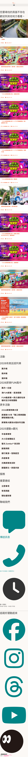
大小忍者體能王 (8, 439)
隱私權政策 (6, 495)
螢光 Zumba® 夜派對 (11, 443)
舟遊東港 (5, 458)
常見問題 (5, 491)
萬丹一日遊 (6, 388)
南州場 (4, 373)
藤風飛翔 (5, 448)
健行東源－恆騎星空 (10, 453)
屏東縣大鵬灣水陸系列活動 (13, 422)
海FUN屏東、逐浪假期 (11, 392)
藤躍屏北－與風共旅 (10, 468)
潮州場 (4, 378)
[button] (14, 5)
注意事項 (5, 486)
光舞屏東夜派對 (8, 463)
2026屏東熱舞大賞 (10, 410)
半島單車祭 (6, 434)
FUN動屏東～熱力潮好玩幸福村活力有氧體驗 (13, 398)
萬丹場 (4, 368)
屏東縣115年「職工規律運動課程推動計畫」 (14, 416)
